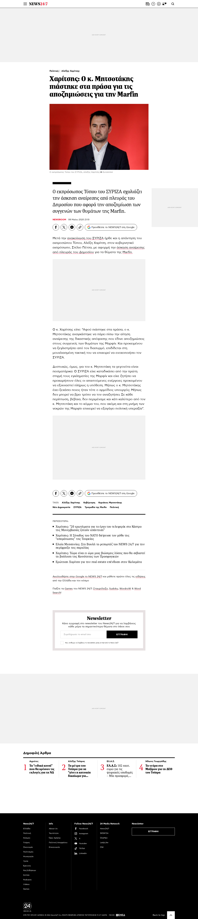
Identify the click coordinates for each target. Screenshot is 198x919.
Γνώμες (26, 842)
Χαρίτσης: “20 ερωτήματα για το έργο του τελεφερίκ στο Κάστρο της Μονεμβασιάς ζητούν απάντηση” (99, 528)
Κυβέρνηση (89, 503)
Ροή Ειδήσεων (29, 870)
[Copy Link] (80, 227)
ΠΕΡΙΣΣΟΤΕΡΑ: (61, 521)
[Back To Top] (171, 915)
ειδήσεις (140, 576)
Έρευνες (27, 866)
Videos (26, 884)
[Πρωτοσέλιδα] (148, 4)
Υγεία (25, 861)
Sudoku (113, 588)
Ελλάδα (26, 829)
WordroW (125, 588)
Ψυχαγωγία (28, 856)
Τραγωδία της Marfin (96, 507)
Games (69, 588)
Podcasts (27, 880)
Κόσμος (26, 838)
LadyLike (104, 842)
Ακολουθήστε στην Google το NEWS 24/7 (77, 576)
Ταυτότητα (53, 833)
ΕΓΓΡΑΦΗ (153, 831)
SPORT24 (104, 833)
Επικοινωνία (54, 847)
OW (102, 847)
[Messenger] (72, 227)
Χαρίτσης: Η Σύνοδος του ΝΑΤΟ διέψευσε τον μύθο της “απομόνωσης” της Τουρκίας (92, 537)
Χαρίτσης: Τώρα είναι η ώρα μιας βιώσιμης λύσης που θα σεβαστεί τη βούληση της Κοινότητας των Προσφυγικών (100, 555)
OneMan (104, 838)
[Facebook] (56, 227)
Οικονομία (28, 847)
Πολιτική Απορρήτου (58, 842)
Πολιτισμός (28, 852)
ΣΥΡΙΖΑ (77, 507)
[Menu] (25, 4)
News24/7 (104, 829)
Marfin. (128, 252)
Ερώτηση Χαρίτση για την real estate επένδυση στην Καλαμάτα (99, 562)
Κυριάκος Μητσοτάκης (110, 503)
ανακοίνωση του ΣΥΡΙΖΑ (85, 238)
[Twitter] (64, 227)
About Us (53, 829)
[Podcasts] (159, 4)
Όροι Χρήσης (55, 838)
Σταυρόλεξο (100, 588)
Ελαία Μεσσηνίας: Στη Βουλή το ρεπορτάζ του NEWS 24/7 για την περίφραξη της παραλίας (100, 546)
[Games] (164, 4)
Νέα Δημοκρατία (61, 507)
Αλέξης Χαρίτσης (70, 71)
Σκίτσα (26, 875)
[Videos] (153, 4)
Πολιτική (54, 71)
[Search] (173, 4)
